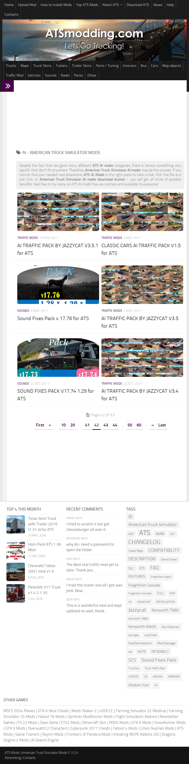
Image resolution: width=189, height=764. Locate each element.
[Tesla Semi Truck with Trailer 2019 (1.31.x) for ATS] (15, 524)
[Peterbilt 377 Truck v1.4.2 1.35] (15, 593)
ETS (142, 568)
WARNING (174, 676)
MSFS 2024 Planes (19, 710)
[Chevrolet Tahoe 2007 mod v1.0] (15, 572)
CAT (172, 534)
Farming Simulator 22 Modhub (141, 710)
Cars (154, 65)
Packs (78, 75)
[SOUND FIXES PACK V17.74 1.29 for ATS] (58, 357)
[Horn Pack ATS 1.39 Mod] (15, 550)
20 (72, 425)
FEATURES (136, 576)
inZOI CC (106, 710)
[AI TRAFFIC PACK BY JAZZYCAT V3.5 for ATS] (142, 284)
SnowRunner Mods (170, 722)
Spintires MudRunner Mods (90, 716)
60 (139, 425)
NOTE (142, 652)
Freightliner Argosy (161, 576)
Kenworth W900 (142, 626)
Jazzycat (137, 610)
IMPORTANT (144, 601)
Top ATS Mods (87, 5)
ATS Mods (12, 753)
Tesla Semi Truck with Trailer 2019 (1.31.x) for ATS (42, 524)
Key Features (170, 627)
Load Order (150, 635)
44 (115, 425)
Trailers (62, 65)
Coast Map (135, 551)
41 (87, 425)
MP (130, 652)
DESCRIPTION (141, 559)
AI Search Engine (45, 740)
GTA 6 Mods (141, 722)
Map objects (171, 65)
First (40, 425)
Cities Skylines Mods (157, 728)
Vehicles (34, 75)
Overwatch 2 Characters (48, 728)
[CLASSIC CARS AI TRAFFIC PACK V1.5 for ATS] (142, 212)
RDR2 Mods (119, 722)
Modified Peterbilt (140, 643)
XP (155, 685)
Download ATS (138, 5)
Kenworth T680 (165, 610)
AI (130, 516)
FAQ (154, 568)
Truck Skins (42, 65)
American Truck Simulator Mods (44, 753)
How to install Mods (56, 5)
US (145, 676)
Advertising (13, 758)
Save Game (49, 722)
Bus (144, 65)
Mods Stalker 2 (84, 710)
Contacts (11, 14)
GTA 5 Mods (15, 728)
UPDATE (133, 676)
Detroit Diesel (169, 559)
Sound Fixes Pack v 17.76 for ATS (53, 318)
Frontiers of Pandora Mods (88, 734)
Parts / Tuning (107, 65)
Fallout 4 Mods (125, 728)
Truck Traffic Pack (155, 668)
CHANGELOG (144, 542)
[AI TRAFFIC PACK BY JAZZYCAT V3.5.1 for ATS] (58, 212)
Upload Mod (27, 5)
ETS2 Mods (70, 722)
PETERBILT (160, 651)
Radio (65, 75)
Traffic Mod (14, 75)
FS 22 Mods (27, 722)
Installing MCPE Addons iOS (136, 734)
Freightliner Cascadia (144, 585)
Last (162, 425)
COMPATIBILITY (164, 550)
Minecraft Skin (94, 722)
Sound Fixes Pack (159, 660)
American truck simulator (152, 524)
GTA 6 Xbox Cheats (53, 710)
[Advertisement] (100, 115)
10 (63, 425)
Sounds (50, 75)
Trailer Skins (82, 65)
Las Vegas (133, 635)
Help (170, 5)
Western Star (138, 685)
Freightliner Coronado (140, 593)
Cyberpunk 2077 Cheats (90, 728)
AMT (131, 534)
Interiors (129, 65)
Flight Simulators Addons (136, 716)
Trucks (11, 65)
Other (92, 75)
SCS (132, 660)
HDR (172, 593)
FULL (160, 593)
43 (105, 425)
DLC (131, 568)
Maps (25, 65)
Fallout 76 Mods (51, 716)
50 (129, 425)
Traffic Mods (27, 238)
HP (130, 601)
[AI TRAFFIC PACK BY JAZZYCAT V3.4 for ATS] (142, 357)
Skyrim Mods (53, 734)
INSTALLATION (165, 601)
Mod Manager (166, 643)
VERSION (157, 676)
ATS (144, 533)
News (158, 5)
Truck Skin (133, 668)
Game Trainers (27, 734)
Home (9, 5)
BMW (160, 534)
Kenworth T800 (138, 618)
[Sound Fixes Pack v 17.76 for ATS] (58, 284)
